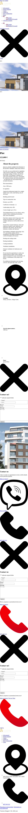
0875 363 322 (6, 804)
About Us (5, 12)
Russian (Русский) (12, 19)
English (10, 17)
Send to (2, 421)
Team (4, 15)
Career (4, 11)
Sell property (6, 8)
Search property (7, 9)
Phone (2, 405)
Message (2, 408)
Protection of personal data (6, 807)
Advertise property (7, 20)
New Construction (7, 13)
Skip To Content (4, 0)
